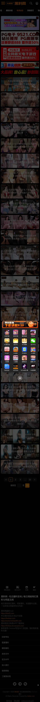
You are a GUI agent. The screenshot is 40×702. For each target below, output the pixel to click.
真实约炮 (15, 336)
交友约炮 (6, 336)
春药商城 (24, 336)
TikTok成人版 (24, 370)
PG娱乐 (16, 353)
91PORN (15, 370)
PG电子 (7, 353)
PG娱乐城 (7, 344)
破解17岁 (33, 361)
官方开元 (33, 344)
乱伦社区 (6, 370)
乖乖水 (33, 336)
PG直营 (33, 353)
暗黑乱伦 (24, 361)
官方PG (16, 344)
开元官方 (24, 353)
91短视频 (33, 370)
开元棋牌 (24, 344)
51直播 (16, 361)
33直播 (7, 361)
